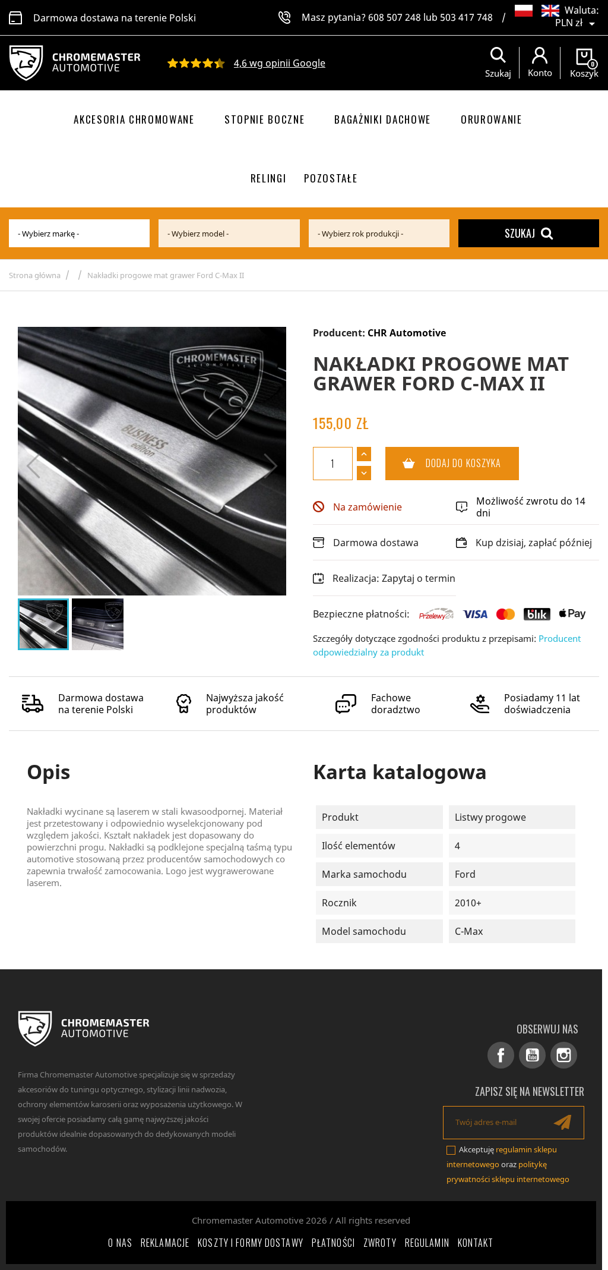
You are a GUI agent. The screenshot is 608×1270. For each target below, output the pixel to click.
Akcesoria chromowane (134, 119)
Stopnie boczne (264, 119)
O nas (120, 1243)
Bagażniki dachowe (382, 119)
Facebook (501, 1055)
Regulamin (427, 1243)
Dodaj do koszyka (443, 463)
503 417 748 (466, 17)
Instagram (564, 1055)
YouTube (532, 1055)
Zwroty (380, 1243)
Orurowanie (491, 119)
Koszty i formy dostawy (250, 1243)
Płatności (333, 1243)
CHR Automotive (407, 332)
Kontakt (476, 1243)
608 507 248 (394, 17)
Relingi (269, 178)
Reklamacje (165, 1243)
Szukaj (520, 233)
